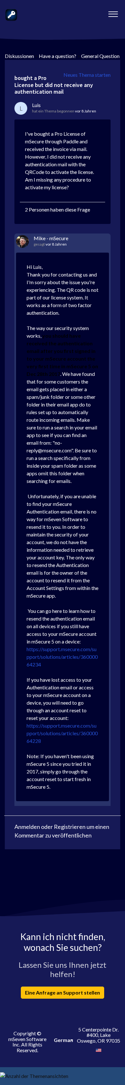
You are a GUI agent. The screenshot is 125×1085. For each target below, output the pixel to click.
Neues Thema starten (87, 75)
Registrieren (70, 826)
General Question (100, 56)
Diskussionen (19, 56)
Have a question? (57, 56)
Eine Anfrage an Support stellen (62, 992)
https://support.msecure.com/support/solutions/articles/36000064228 (62, 733)
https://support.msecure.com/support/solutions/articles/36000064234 (62, 656)
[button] (113, 12)
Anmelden (27, 826)
